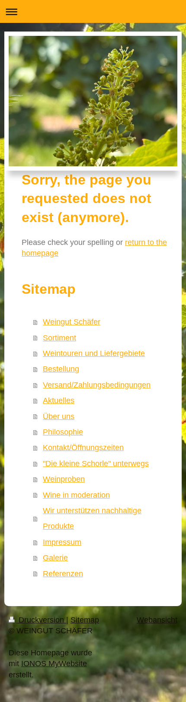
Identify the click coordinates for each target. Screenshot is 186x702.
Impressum (62, 542)
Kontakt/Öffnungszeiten (83, 447)
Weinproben (64, 479)
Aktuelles (58, 400)
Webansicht (157, 620)
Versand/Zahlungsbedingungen (97, 385)
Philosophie (63, 432)
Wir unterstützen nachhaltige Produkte (92, 518)
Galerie (55, 557)
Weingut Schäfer (71, 322)
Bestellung (61, 369)
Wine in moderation (76, 495)
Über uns (58, 416)
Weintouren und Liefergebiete (94, 353)
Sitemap (85, 620)
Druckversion (41, 620)
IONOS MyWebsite (54, 663)
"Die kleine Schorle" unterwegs (96, 463)
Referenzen (63, 573)
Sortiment (59, 338)
